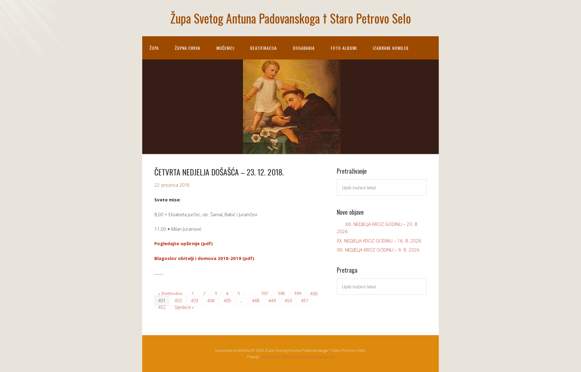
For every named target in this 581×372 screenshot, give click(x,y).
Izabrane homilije (391, 48)
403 (194, 300)
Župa (154, 48)
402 (178, 300)
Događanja (304, 48)
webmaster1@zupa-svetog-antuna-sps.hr (297, 356)
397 (264, 294)
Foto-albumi (344, 48)
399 (297, 294)
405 (227, 300)
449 (272, 300)
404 (211, 300)
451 (304, 300)
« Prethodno (170, 294)
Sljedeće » (184, 307)
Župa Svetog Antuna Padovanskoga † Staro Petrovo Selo (290, 18)
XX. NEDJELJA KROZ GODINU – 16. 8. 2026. (379, 241)
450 (288, 300)
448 (255, 300)
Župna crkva (187, 48)
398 (281, 294)
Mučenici (225, 48)
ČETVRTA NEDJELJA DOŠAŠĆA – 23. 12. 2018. (219, 172)
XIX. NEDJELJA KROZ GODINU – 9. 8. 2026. (379, 250)
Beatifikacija (263, 48)
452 (162, 307)
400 (313, 294)
